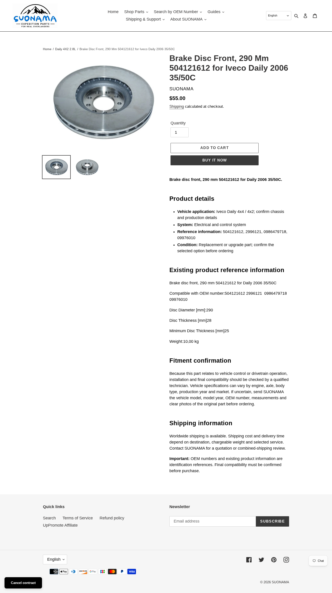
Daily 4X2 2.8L (65, 49)
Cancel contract (23, 583)
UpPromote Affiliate (60, 525)
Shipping (176, 106)
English (54, 559)
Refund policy (112, 518)
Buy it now (214, 160)
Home (47, 49)
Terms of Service (78, 518)
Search (49, 518)
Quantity (178, 123)
